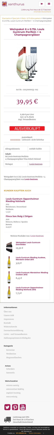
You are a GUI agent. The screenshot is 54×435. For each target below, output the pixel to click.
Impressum (9, 319)
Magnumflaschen (13, 357)
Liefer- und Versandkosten (15, 334)
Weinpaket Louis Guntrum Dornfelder (28, 243)
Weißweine (11, 354)
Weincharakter (11, 381)
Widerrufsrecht (10, 327)
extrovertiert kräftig (15, 389)
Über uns (7, 312)
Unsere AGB (9, 315)
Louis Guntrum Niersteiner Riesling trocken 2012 (32, 273)
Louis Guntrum (35, 164)
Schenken (10, 369)
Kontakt (7, 323)
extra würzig (11, 397)
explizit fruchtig (13, 393)
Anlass (8, 366)
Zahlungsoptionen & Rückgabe (17, 338)
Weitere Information (35, 433)
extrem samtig (12, 385)
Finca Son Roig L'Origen (19, 216)
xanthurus (16, 4)
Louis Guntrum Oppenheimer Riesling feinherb (22, 200)
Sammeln (10, 373)
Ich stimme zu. (21, 433)
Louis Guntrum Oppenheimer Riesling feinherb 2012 (29, 288)
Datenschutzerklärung (13, 330)
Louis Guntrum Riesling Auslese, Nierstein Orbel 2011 (31, 258)
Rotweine (10, 350)
